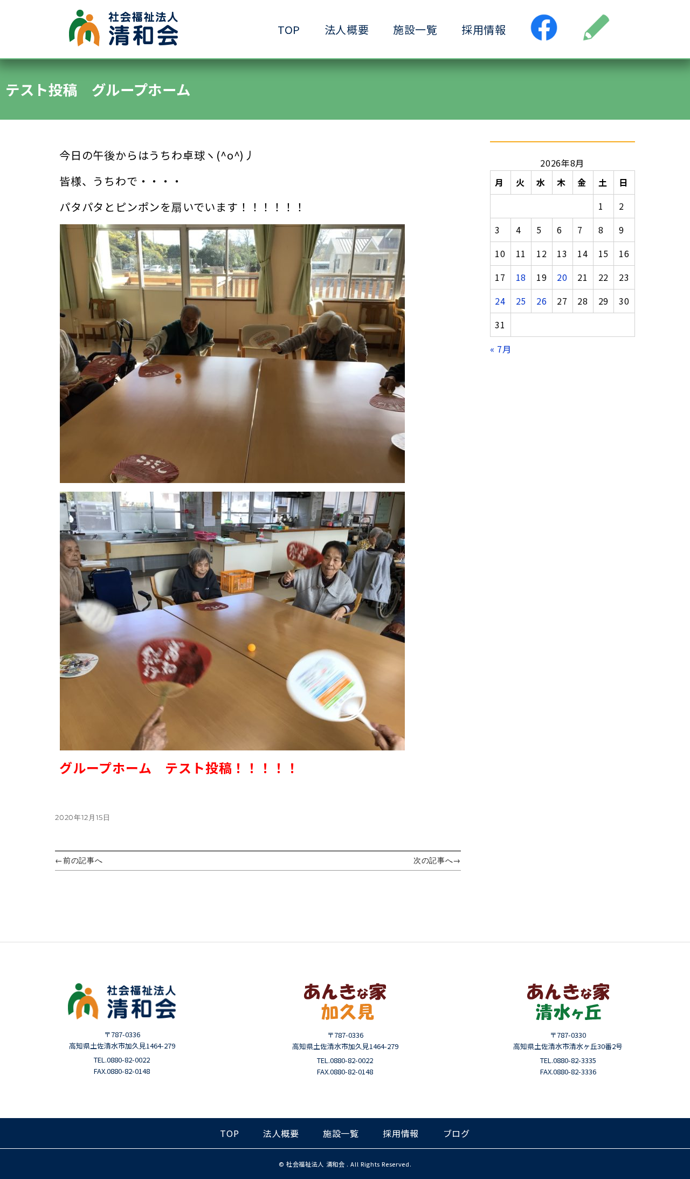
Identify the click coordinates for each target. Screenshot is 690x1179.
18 (521, 277)
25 (521, 300)
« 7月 (501, 348)
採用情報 (483, 29)
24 (500, 300)
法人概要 (347, 29)
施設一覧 (415, 29)
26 (541, 300)
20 (562, 277)
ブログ (456, 1133)
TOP (289, 29)
